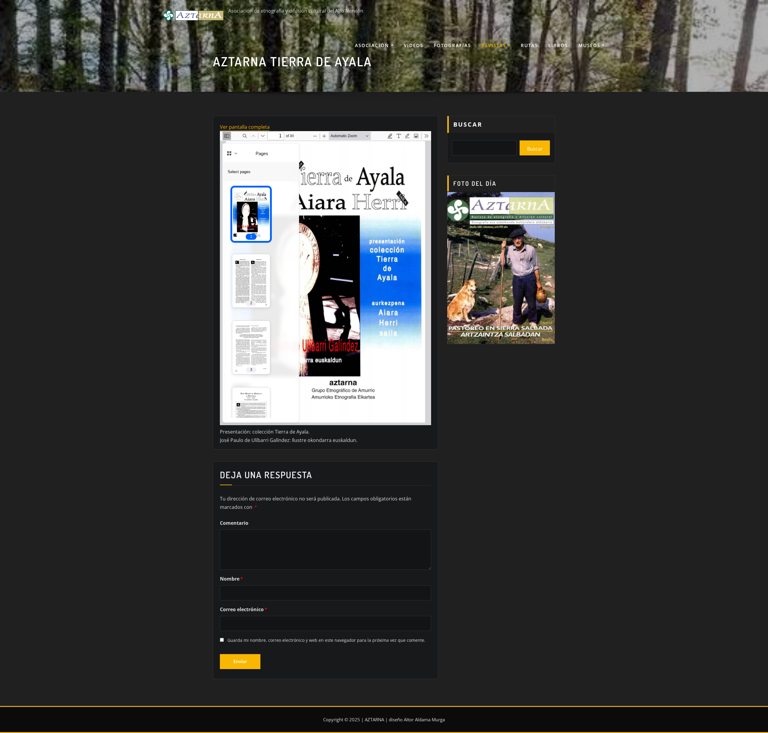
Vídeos (413, 45)
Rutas (529, 45)
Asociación (373, 45)
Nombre (231, 578)
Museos (590, 45)
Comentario (234, 523)
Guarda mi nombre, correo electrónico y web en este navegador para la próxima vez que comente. (326, 640)
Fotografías (452, 45)
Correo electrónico (243, 609)
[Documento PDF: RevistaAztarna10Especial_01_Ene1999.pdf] (325, 278)
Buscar (467, 124)
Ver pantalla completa (245, 127)
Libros (558, 45)
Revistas (495, 45)
